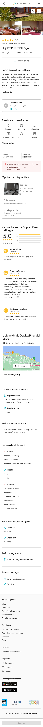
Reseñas (5, 636)
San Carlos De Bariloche (22, 52)
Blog (4, 640)
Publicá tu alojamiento (11, 611)
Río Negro (6, 52)
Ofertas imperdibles (10, 629)
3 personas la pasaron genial (13, 43)
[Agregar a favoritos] (39, 11)
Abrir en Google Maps (12, 374)
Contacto (6, 607)
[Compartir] (33, 11)
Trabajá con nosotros (10, 618)
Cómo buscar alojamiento (12, 633)
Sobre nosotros (8, 614)
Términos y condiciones (11, 651)
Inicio (4, 604)
